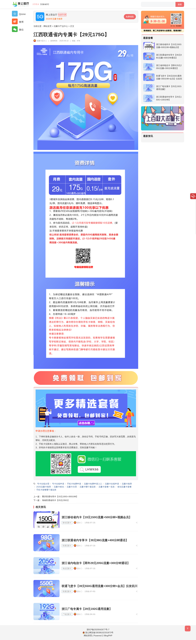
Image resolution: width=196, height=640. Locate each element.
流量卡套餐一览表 (107, 487)
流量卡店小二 (42, 41)
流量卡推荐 (127, 484)
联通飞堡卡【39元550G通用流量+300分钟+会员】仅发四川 (99, 586)
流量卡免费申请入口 (93, 484)
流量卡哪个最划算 (88, 487)
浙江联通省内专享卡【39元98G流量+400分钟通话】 (95, 540)
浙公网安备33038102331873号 (99, 632)
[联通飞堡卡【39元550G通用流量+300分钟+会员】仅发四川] (46, 588)
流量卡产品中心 (61, 26)
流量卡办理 (72, 487)
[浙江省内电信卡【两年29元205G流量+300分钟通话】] (46, 565)
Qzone (22, 14)
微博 (21, 22)
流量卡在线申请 (112, 484)
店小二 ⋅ (80, 523)
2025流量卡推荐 (43, 487)
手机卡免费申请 (74, 484)
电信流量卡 (67, 568)
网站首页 (47, 26)
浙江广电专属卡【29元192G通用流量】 (87, 608)
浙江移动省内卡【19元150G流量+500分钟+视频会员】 (97, 517)
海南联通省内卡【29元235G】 (55, 500)
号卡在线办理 (43, 484)
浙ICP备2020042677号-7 (98, 629)
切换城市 (44, 4)
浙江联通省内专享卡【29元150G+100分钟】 (169, 98)
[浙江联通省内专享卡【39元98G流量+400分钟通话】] (46, 542)
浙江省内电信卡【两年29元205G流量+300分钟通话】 (96, 563)
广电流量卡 (67, 614)
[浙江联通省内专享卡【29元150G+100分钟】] (149, 98)
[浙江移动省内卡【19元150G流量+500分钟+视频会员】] (46, 519)
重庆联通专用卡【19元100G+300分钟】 (60, 496)
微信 (21, 29)
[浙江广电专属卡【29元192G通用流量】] (46, 611)
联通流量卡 (67, 546)
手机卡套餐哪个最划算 (46, 490)
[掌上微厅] (21, 4)
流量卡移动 (59, 487)
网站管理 (88, 635)
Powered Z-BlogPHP (103, 635)
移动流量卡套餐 (125, 487)
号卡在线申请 (58, 484)
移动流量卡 (67, 523)
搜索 (180, 4)
